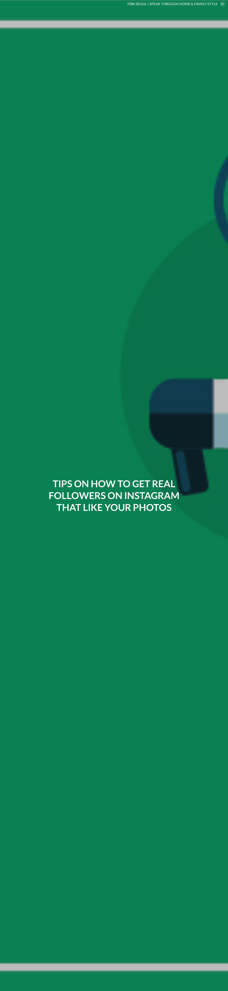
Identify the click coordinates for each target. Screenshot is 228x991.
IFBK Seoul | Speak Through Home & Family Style (172, 4)
